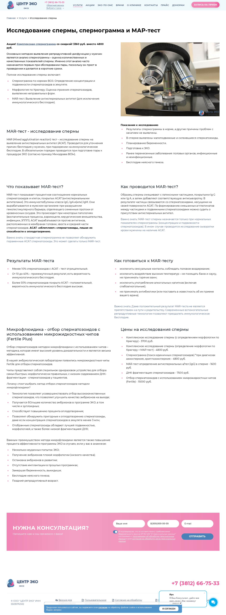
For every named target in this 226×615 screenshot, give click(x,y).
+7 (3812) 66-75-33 (54, 2)
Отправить (197, 536)
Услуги (78, 5)
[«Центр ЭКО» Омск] (22, 5)
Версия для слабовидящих (67, 602)
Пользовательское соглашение (95, 602)
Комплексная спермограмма (36, 44)
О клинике (134, 5)
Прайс (165, 5)
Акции (90, 5)
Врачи (120, 5)
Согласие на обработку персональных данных (128, 602)
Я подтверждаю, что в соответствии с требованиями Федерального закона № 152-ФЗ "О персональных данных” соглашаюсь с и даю (147, 536)
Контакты (151, 5)
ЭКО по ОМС (105, 5)
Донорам (178, 5)
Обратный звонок (55, 5)
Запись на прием (205, 4)
